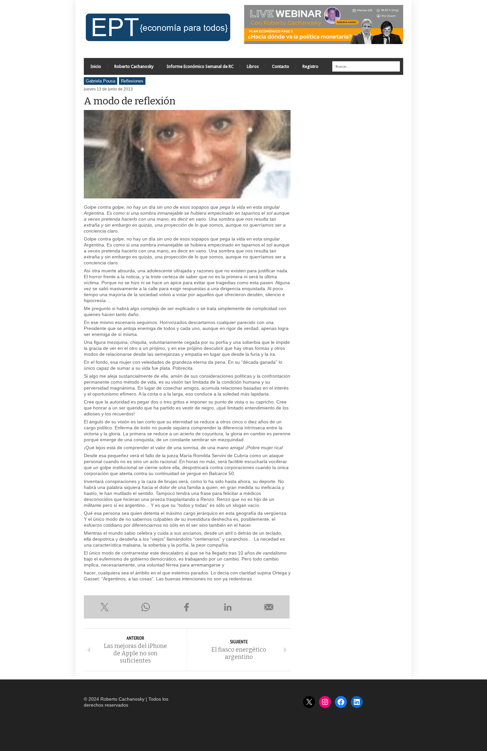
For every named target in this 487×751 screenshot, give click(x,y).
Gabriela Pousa (100, 81)
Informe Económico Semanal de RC (200, 66)
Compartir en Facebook (186, 606)
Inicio (95, 66)
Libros (253, 66)
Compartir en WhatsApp (145, 606)
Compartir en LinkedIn (227, 606)
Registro (310, 66)
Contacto (280, 66)
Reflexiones (132, 81)
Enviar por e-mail (269, 606)
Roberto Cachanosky (133, 66)
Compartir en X (104, 606)
